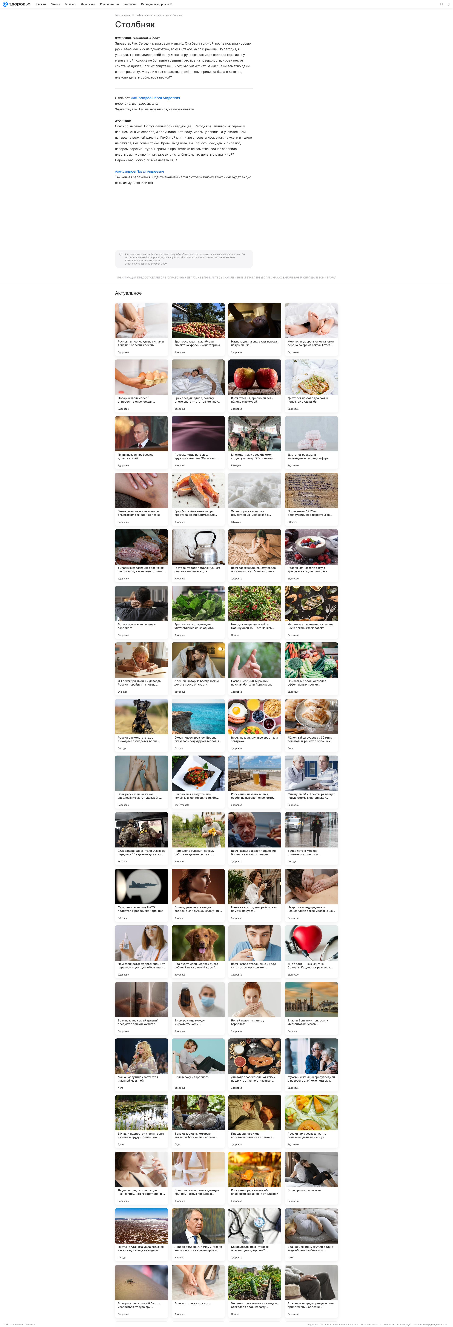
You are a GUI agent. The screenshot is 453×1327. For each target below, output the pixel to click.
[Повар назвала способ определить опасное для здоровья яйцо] (141, 386)
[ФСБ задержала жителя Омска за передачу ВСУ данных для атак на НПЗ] (141, 838)
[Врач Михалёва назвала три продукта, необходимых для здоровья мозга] (198, 499)
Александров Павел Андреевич (155, 98)
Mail (6, 1324)
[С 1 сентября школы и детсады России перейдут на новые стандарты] (141, 668)
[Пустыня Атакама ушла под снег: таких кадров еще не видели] (141, 1234)
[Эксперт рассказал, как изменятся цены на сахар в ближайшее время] (254, 499)
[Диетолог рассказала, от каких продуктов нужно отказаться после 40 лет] (254, 1064)
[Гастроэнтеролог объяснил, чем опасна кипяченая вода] (198, 555)
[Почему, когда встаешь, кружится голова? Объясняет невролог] (198, 442)
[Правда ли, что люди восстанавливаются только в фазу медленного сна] (254, 1121)
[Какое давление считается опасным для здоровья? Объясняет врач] (254, 1234)
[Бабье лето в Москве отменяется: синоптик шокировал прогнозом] (311, 838)
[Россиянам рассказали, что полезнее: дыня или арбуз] (311, 1121)
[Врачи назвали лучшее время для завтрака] (254, 725)
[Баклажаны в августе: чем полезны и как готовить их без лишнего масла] (198, 782)
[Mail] (5, 4)
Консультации (123, 15)
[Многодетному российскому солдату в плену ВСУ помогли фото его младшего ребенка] (254, 442)
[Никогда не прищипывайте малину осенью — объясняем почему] (254, 612)
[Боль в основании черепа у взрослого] (141, 612)
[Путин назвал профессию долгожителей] (141, 442)
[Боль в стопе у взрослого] (198, 1291)
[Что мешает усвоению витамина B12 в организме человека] (311, 612)
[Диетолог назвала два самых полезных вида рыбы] (311, 386)
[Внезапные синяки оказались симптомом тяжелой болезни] (141, 499)
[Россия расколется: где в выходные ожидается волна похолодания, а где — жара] (141, 725)
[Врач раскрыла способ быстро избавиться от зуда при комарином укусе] (141, 1291)
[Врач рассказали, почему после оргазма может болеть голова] (254, 555)
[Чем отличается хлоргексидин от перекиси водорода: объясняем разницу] (141, 951)
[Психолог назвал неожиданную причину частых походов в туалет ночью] (198, 1178)
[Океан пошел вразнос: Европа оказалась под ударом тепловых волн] (198, 725)
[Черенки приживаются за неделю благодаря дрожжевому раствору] (254, 1291)
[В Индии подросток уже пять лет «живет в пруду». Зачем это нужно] (141, 1121)
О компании (17, 1324)
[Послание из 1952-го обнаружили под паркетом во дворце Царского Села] (311, 499)
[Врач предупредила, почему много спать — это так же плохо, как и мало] (198, 386)
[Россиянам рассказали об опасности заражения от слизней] (254, 1178)
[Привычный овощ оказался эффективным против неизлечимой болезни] (311, 668)
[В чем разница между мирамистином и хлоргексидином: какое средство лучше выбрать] (198, 1008)
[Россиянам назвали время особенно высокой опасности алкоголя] (254, 782)
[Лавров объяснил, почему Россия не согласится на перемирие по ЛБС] (198, 1234)
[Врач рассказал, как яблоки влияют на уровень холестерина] (198, 329)
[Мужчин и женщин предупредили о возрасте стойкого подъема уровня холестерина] (311, 1064)
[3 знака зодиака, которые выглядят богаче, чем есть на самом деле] (198, 1121)
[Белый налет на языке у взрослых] (254, 1008)
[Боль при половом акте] (311, 1178)
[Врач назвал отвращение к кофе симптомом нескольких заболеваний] (254, 951)
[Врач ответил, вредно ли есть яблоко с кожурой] (254, 386)
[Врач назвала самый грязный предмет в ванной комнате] (141, 1008)
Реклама (30, 1324)
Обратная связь (369, 1324)
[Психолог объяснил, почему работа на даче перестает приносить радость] (198, 838)
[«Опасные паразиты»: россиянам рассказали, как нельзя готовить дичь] (141, 555)
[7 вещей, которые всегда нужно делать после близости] (198, 668)
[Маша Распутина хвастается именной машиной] (141, 1064)
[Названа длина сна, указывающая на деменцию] (254, 329)
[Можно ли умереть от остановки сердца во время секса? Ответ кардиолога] (311, 329)
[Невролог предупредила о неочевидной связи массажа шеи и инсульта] (311, 895)
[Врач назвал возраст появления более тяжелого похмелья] (254, 838)
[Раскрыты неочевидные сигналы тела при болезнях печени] (141, 329)
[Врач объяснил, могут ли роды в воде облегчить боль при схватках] (311, 1234)
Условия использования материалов (339, 1324)
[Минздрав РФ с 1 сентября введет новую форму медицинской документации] (311, 782)
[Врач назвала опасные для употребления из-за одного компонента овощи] (198, 612)
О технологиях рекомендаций (395, 1324)
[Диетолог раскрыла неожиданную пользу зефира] (311, 442)
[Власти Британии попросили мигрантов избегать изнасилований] (311, 1008)
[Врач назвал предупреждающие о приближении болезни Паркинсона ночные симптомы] (311, 1291)
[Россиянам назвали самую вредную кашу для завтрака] (311, 555)
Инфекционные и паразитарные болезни (159, 15)
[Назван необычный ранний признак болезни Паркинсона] (254, 668)
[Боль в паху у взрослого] (198, 1064)
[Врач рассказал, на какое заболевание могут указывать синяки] (141, 782)
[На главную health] (19, 4)
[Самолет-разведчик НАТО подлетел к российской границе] (141, 895)
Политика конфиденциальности (430, 1324)
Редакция (313, 1324)
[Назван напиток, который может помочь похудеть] (254, 895)
